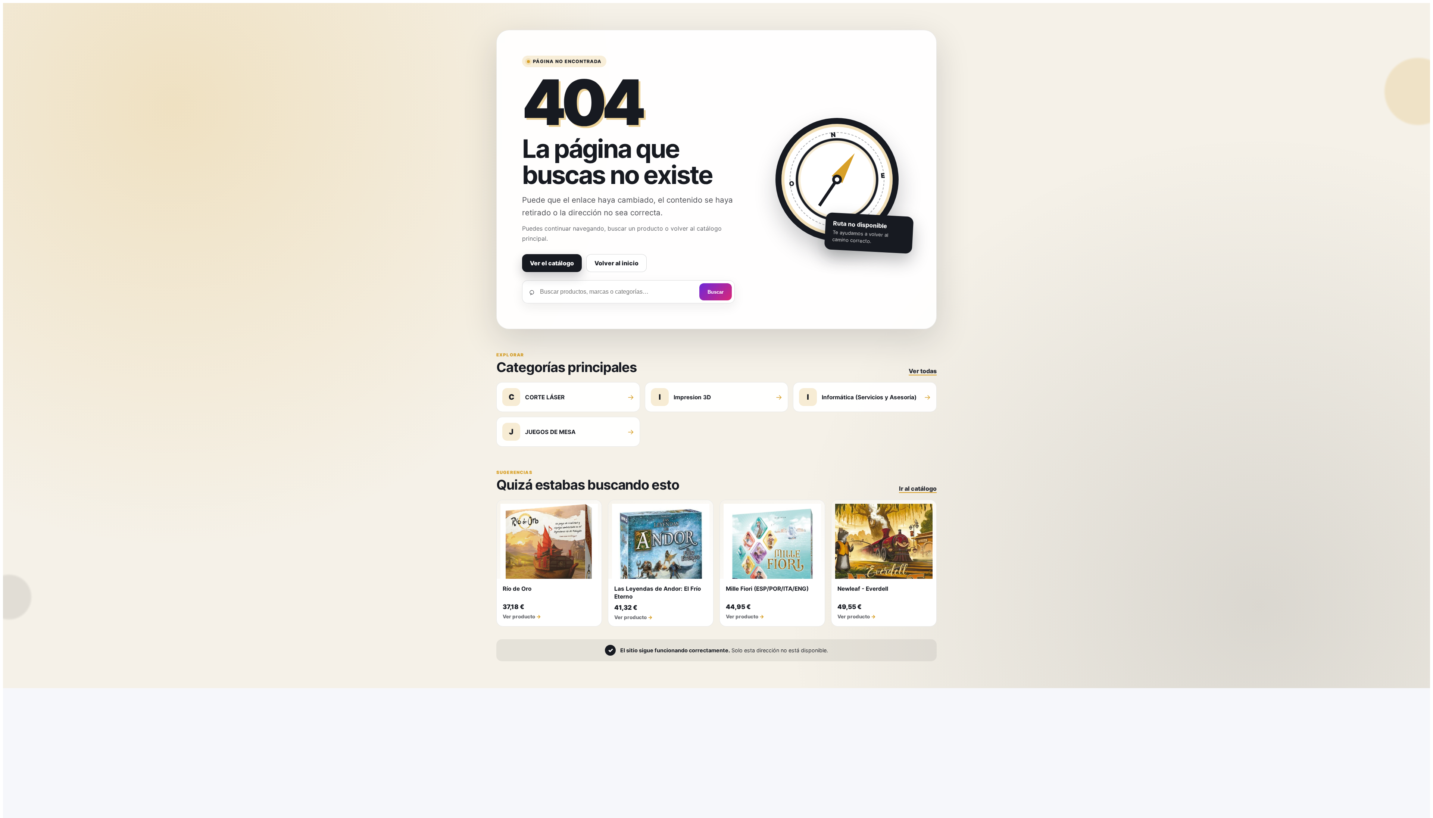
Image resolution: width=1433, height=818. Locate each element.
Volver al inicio (616, 263)
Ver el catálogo (552, 263)
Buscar (716, 292)
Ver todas (923, 371)
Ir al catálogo (918, 488)
